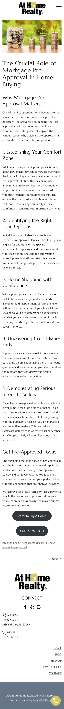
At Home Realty (33, 542)
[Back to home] (32, 8)
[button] (59, 8)
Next (55, 559)
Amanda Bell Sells (12, 542)
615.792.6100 (10, 637)
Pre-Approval (19, 547)
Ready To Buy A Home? (32, 516)
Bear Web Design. (43, 700)
